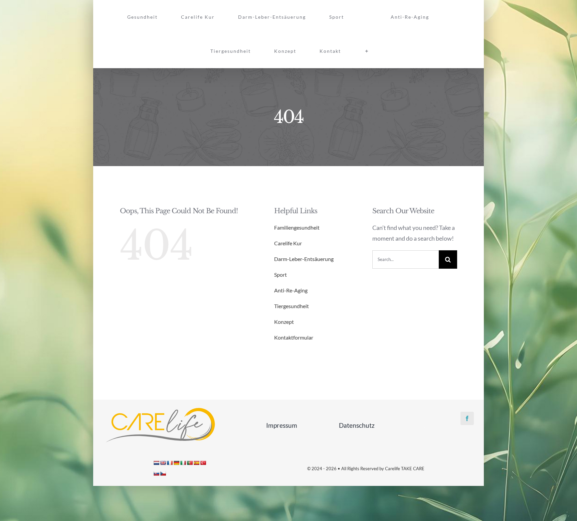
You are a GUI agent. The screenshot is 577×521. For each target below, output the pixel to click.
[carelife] (160, 409)
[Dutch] (156, 463)
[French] (170, 463)
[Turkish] (203, 463)
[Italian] (183, 463)
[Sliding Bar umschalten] (457, 17)
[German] (176, 463)
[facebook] (467, 418)
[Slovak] (156, 473)
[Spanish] (196, 463)
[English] (163, 463)
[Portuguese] (190, 463)
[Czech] (163, 473)
